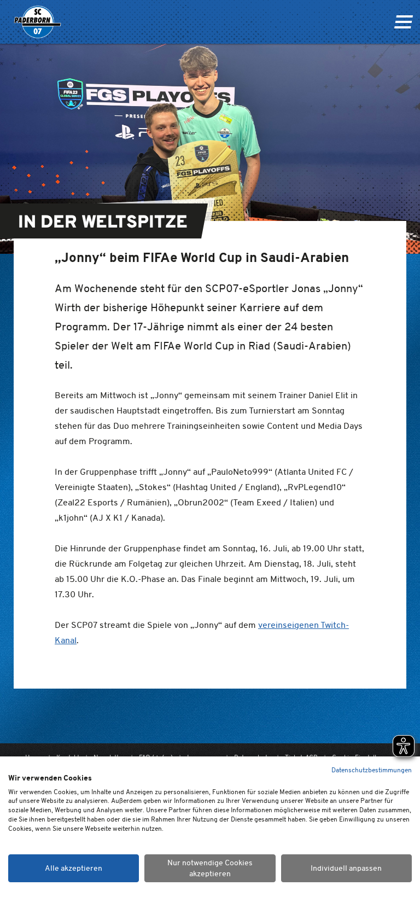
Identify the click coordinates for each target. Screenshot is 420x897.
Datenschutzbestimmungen (371, 770)
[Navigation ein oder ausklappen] (403, 22)
